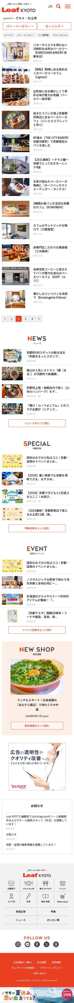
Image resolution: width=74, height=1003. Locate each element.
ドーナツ (9, 35)
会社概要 (41, 962)
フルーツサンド (60, 35)
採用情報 (56, 962)
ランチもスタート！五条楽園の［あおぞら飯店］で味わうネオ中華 (37, 704)
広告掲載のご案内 (22, 962)
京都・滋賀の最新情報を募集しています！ (31, 844)
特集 (53, 911)
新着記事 (21, 911)
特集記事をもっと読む (37, 528)
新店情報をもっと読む (37, 725)
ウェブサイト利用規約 (23, 967)
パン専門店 (43, 35)
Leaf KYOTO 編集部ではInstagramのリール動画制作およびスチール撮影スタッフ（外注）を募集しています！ (36, 820)
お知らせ (11, 834)
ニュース (21, 920)
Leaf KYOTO (8, 18)
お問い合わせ (40, 973)
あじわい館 (53, 920)
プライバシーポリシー (51, 967)
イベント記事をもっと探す (37, 630)
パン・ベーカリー (25, 35)
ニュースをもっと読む (37, 423)
